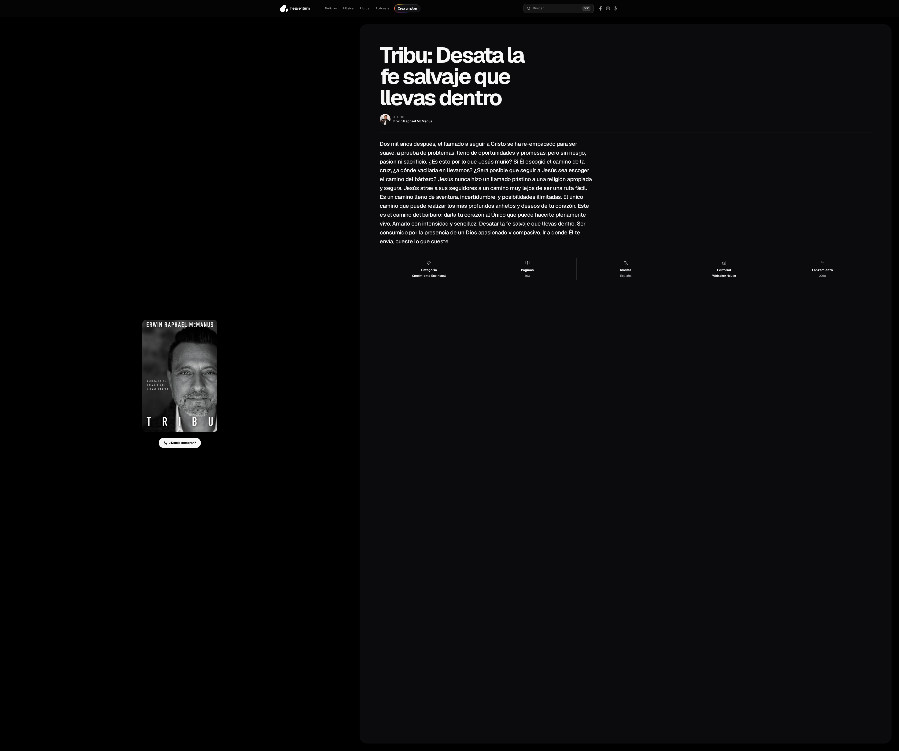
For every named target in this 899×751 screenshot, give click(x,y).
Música (348, 8)
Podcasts (382, 8)
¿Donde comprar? (182, 443)
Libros (364, 8)
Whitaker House (724, 276)
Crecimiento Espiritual (429, 276)
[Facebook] (600, 8)
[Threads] (615, 8)
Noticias (331, 8)
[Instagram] (608, 8)
